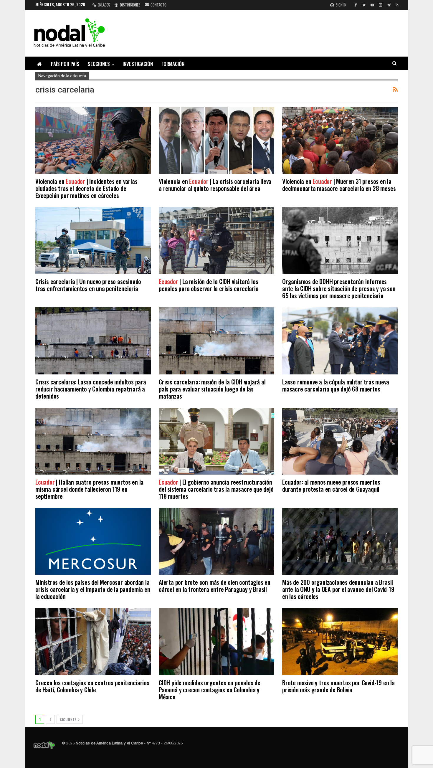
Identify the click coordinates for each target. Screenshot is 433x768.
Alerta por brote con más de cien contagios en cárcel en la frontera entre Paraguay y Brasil (214, 585)
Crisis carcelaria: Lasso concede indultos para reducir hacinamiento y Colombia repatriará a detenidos (90, 388)
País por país (65, 63)
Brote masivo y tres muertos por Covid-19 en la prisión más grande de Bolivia (338, 686)
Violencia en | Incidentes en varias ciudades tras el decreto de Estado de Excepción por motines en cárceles (86, 188)
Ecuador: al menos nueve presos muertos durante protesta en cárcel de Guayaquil (331, 485)
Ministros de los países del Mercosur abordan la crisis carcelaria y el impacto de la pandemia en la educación (92, 589)
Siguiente (68, 719)
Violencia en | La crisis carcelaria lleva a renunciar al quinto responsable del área (215, 184)
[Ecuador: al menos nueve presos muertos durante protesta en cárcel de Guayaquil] (340, 441)
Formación (172, 63)
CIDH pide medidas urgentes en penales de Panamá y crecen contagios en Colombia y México (209, 689)
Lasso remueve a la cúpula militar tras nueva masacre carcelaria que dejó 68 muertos (335, 385)
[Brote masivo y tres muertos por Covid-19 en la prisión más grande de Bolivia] (340, 641)
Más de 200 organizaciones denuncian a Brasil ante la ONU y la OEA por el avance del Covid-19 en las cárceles (338, 589)
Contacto (158, 5)
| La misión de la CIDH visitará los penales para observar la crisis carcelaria (209, 285)
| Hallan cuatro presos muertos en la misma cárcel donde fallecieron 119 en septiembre (89, 489)
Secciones (99, 63)
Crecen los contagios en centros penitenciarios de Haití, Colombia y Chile (92, 686)
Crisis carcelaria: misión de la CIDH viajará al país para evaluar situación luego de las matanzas (212, 388)
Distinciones (130, 5)
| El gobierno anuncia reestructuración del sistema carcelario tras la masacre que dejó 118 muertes (216, 489)
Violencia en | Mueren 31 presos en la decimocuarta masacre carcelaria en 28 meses (339, 184)
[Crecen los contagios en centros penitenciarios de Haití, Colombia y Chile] (93, 641)
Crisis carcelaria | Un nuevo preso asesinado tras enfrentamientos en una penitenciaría (88, 285)
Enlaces (104, 5)
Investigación (138, 63)
